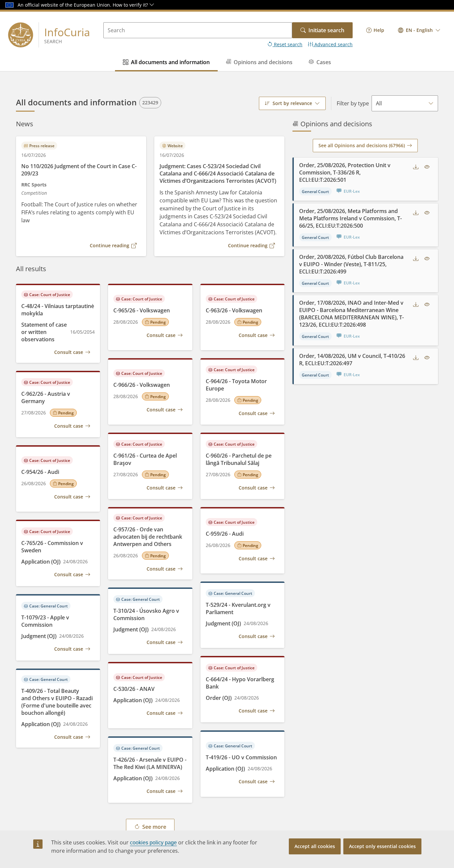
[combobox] (419, 30)
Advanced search (333, 44)
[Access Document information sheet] (427, 167)
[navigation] (375, 30)
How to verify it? (131, 5)
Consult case (68, 352)
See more (154, 826)
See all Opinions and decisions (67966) (361, 145)
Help (379, 30)
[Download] (415, 167)
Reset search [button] (287, 44)
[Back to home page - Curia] (20, 35)
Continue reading (109, 245)
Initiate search (326, 30)
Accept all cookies (314, 846)
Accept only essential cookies (382, 846)
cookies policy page (153, 842)
